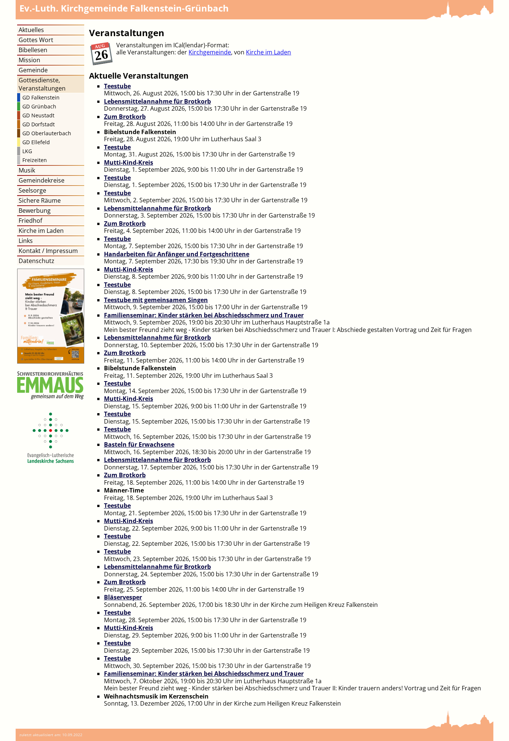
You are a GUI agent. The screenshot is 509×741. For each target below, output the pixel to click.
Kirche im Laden (268, 52)
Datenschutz (36, 261)
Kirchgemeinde (210, 52)
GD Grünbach (39, 106)
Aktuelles (31, 30)
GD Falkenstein (41, 97)
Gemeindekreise (41, 180)
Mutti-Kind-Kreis (128, 162)
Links (26, 241)
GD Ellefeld (36, 142)
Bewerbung (35, 210)
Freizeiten (34, 160)
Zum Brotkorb (125, 117)
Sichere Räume (40, 200)
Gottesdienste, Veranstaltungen (42, 84)
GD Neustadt (38, 115)
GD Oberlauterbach (46, 133)
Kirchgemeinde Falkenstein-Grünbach (124, 8)
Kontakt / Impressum (48, 251)
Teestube (117, 86)
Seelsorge (32, 190)
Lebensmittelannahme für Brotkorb (157, 101)
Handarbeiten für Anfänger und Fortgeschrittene (176, 254)
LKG (27, 151)
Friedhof (30, 220)
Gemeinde (33, 70)
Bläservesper (123, 597)
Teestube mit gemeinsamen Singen (156, 300)
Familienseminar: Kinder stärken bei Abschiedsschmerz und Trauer (204, 315)
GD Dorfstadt (38, 124)
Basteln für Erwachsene (139, 444)
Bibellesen (33, 50)
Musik (27, 170)
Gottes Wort (36, 40)
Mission (29, 60)
